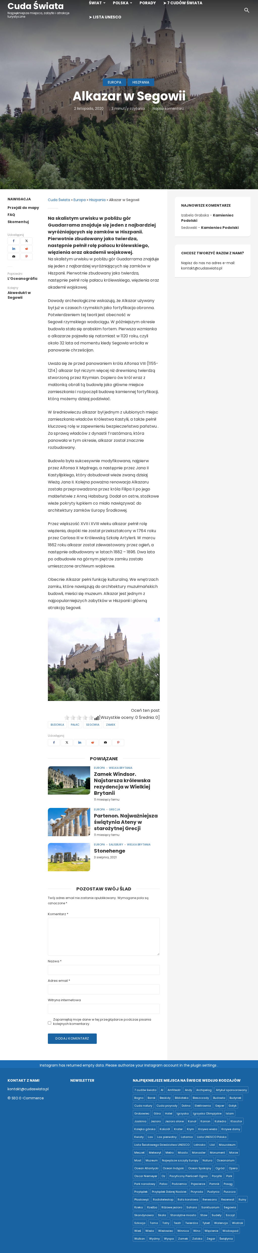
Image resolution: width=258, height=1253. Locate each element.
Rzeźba (152, 1207)
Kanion (205, 1121)
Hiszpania (141, 82)
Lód (212, 1145)
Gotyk (233, 1106)
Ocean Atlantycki (146, 1168)
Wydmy (154, 1239)
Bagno (138, 1098)
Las (150, 1137)
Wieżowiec (165, 1231)
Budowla (57, 725)
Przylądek (141, 1192)
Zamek (110, 725)
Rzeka (138, 1207)
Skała (162, 1215)
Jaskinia (140, 1121)
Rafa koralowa (188, 1199)
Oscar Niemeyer (145, 1176)
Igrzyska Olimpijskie (207, 1113)
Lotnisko (199, 1145)
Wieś (137, 1231)
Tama (154, 1223)
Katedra (220, 1121)
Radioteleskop (163, 1199)
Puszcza (230, 1192)
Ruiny (242, 1199)
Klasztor (236, 1121)
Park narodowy (144, 1184)
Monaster (199, 1153)
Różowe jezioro (172, 1207)
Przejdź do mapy (23, 207)
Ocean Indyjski (173, 1168)
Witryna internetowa (64, 1000)
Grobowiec (141, 1113)
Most (137, 1160)
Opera (233, 1168)
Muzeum (152, 1160)
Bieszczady (201, 1098)
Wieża (149, 1231)
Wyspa (169, 1239)
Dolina (186, 1106)
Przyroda (197, 1192)
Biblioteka (181, 1098)
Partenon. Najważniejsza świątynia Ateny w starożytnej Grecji (126, 822)
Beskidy (165, 1098)
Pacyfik (217, 1176)
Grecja (114, 809)
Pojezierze (198, 1184)
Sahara (191, 1207)
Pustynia (213, 1192)
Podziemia (179, 1184)
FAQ (11, 214)
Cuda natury (143, 1106)
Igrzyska (183, 1113)
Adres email (59, 981)
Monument (217, 1153)
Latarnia (187, 1137)
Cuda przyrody (166, 1106)
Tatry (165, 1223)
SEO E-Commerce (28, 1098)
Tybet (206, 1223)
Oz (163, 1176)
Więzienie (211, 1231)
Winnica (183, 1231)
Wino (196, 1231)
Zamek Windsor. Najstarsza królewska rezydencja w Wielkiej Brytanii (122, 783)
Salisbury (116, 844)
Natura (207, 1160)
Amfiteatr (174, 1090)
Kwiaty (139, 1137)
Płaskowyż (141, 1199)
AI (162, 1090)
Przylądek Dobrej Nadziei (169, 1192)
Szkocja (139, 1223)
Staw (203, 1215)
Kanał (192, 1121)
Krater (178, 1129)
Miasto (183, 1153)
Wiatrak (237, 1223)
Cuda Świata (36, 6)
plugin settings (204, 1065)
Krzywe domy (230, 1129)
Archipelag (204, 1090)
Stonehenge (109, 851)
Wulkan (139, 1239)
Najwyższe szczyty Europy (180, 1160)
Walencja (221, 1223)
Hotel (168, 1113)
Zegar (211, 1239)
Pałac (75, 725)
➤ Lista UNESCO (105, 17)
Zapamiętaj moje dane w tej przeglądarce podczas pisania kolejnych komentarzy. (102, 1022)
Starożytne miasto (183, 1215)
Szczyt (230, 1215)
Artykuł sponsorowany (231, 1090)
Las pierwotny (167, 1137)
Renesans (210, 1199)
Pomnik (214, 1184)
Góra (157, 1113)
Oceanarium (226, 1160)
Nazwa (54, 961)
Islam (230, 1113)
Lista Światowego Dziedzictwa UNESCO (161, 1145)
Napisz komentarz (168, 108)
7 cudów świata (145, 1090)
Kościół (165, 1129)
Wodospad (230, 1231)
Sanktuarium (210, 1207)
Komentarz (58, 914)
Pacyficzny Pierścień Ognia (189, 1176)
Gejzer (219, 1106)
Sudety (216, 1215)
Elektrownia (203, 1106)
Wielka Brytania (120, 768)
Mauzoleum (227, 1145)
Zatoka (197, 1239)
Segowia (92, 725)
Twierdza (191, 1223)
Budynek (235, 1098)
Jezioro (156, 1121)
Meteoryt (155, 1153)
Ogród (219, 1168)
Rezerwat (227, 1199)
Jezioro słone (174, 1121)
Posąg (228, 1184)
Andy (188, 1090)
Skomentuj (18, 221)
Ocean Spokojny (199, 1168)
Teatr (177, 1223)
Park (229, 1176)
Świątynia (226, 1239)
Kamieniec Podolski (220, 227)
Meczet (139, 1153)
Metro (170, 1153)
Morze (233, 1153)
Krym (190, 1129)
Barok (151, 1098)
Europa (114, 82)
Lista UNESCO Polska (212, 1137)
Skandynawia (144, 1215)
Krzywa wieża (207, 1129)
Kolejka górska (144, 1129)
